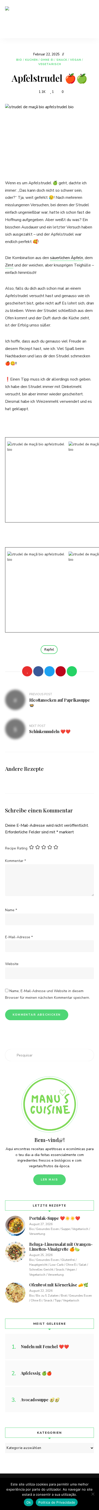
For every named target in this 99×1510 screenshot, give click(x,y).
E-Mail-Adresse (19, 937)
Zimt (9, 265)
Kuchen (31, 60)
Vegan (75, 60)
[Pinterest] (61, 671)
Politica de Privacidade (56, 1502)
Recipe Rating (16, 848)
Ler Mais (49, 1180)
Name (11, 910)
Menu (89, 19)
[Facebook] (38, 671)
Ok (28, 1502)
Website (12, 963)
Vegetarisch (49, 64)
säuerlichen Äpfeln (66, 258)
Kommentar (15, 860)
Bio (19, 60)
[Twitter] (49, 671)
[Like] (27, 671)
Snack (62, 60)
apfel (50, 649)
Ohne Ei (47, 60)
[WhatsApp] (72, 671)
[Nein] (92, 1493)
